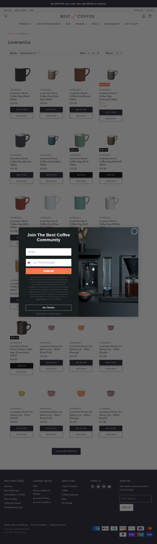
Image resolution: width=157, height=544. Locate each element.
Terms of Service (55, 313)
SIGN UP (48, 271)
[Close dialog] (134, 231)
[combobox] (31, 262)
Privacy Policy (41, 299)
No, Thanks (49, 307)
